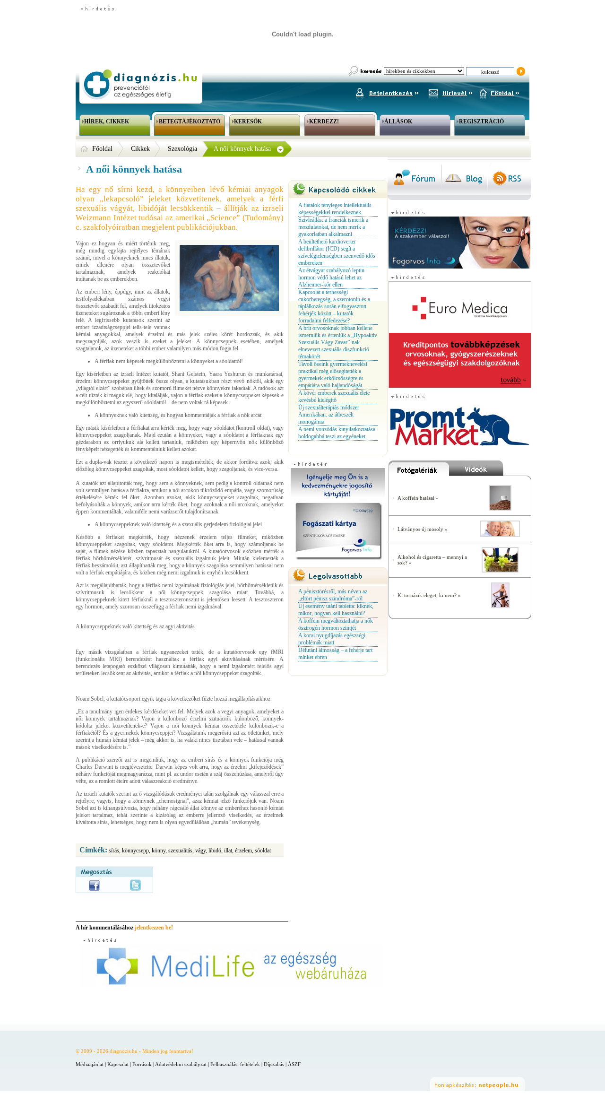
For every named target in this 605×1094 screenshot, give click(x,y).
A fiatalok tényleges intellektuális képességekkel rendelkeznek (335, 209)
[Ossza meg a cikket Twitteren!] (135, 885)
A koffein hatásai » (418, 498)
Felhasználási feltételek (235, 1064)
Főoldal (102, 148)
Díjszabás (274, 1064)
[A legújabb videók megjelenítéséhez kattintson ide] (490, 470)
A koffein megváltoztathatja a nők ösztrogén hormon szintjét (335, 624)
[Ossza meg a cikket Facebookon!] (94, 885)
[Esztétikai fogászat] (500, 535)
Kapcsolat (118, 1064)
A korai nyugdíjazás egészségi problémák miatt (331, 639)
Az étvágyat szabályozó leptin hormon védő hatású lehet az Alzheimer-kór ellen (331, 277)
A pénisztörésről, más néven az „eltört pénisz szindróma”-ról (332, 595)
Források (142, 1064)
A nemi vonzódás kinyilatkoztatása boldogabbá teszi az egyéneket (336, 433)
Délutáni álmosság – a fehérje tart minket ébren (335, 653)
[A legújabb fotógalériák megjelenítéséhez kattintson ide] (419, 470)
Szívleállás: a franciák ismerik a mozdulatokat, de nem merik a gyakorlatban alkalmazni (333, 227)
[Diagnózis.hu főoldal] (139, 84)
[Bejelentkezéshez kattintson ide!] (386, 91)
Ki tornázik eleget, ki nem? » (429, 595)
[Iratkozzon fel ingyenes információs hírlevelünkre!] (450, 91)
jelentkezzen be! (154, 927)
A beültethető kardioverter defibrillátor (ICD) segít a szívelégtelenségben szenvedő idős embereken (336, 252)
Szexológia (182, 148)
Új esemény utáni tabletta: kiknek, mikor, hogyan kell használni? (335, 609)
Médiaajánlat (90, 1064)
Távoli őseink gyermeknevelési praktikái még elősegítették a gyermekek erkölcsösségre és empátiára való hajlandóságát (332, 375)
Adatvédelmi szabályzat (181, 1064)
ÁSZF (294, 1064)
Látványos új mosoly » (423, 529)
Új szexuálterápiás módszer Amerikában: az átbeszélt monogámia (328, 414)
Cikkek (140, 148)
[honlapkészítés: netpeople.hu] (477, 1084)
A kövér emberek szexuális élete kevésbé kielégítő (334, 396)
